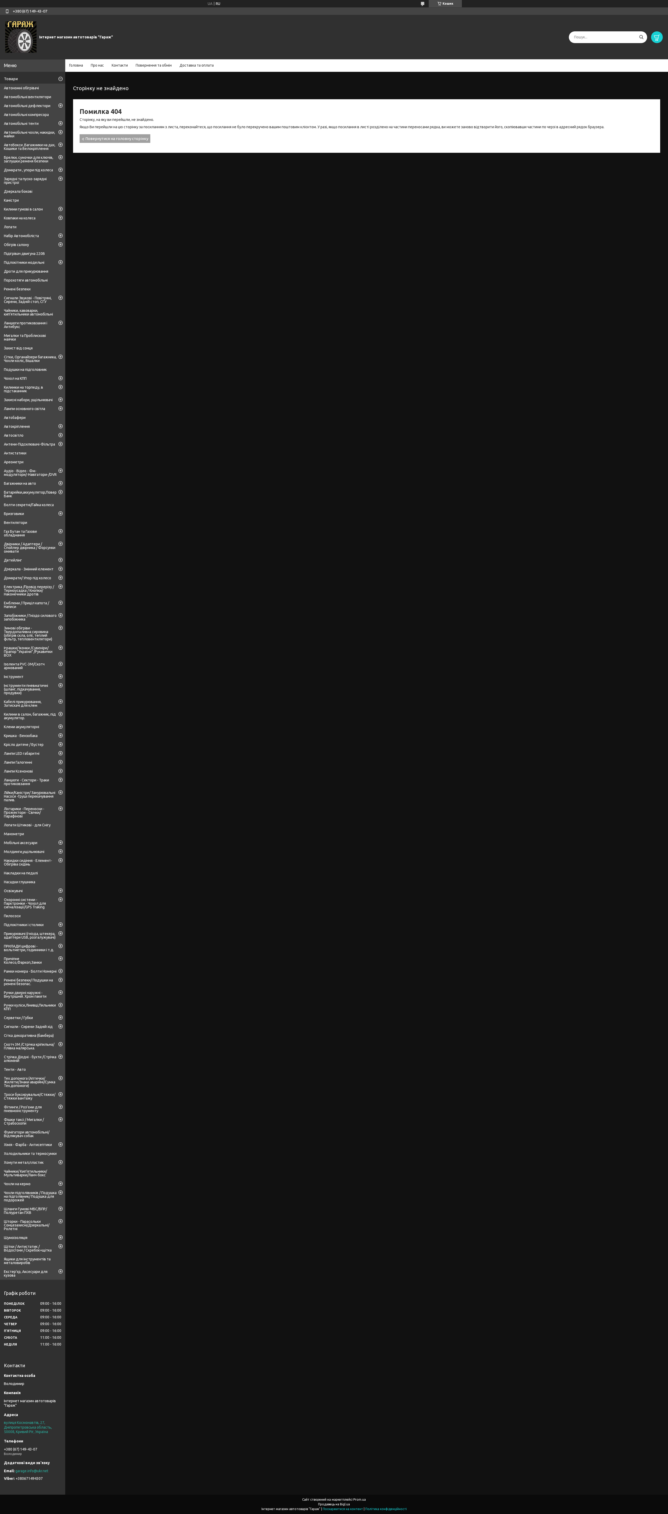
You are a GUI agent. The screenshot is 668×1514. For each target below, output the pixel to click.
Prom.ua (359, 1499)
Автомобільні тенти (21, 123)
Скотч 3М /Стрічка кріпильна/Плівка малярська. (29, 1046)
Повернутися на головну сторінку (116, 138)
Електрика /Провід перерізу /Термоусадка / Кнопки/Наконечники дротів (29, 590)
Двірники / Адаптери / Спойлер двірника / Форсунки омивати (29, 547)
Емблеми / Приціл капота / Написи (26, 605)
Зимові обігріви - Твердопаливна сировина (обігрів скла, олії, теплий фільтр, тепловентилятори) (28, 633)
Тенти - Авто (15, 1069)
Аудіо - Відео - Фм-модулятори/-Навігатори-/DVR (30, 473)
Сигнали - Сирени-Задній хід (28, 1027)
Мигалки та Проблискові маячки (25, 337)
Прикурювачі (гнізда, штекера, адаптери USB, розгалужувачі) (30, 935)
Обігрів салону (16, 245)
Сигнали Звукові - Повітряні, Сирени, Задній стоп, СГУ (28, 300)
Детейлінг (13, 560)
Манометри (14, 834)
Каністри (11, 200)
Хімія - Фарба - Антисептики (28, 1145)
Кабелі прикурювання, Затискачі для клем (22, 704)
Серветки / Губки (18, 1018)
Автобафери (15, 418)
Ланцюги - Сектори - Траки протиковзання (26, 782)
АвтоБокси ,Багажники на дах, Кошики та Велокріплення (29, 147)
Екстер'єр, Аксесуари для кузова (25, 1273)
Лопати (10, 227)
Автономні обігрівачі (21, 88)
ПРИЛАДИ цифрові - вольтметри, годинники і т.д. (29, 948)
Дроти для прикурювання (26, 271)
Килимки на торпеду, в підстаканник (23, 389)
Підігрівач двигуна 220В (24, 254)
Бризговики (14, 514)
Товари (11, 79)
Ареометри (13, 462)
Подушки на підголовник (25, 369)
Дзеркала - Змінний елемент (28, 569)
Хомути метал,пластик (24, 1162)
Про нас (97, 65)
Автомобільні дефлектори (27, 106)
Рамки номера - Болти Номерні (30, 971)
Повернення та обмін (154, 65)
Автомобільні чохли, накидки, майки (29, 134)
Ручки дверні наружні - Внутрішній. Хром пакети (25, 994)
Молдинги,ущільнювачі (24, 852)
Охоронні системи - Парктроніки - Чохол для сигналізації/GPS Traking (25, 903)
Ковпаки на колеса (19, 218)
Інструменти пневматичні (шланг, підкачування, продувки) (26, 689)
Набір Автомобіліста (21, 236)
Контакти (120, 65)
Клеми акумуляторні (21, 727)
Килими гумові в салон (23, 209)
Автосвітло (13, 435)
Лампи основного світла (24, 409)
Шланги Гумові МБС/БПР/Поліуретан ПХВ (25, 1211)
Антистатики (15, 453)
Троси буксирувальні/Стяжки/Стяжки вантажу (29, 1096)
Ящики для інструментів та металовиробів (27, 1261)
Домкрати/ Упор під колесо (27, 578)
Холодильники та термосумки (30, 1153)
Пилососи (12, 916)
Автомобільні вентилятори (27, 97)
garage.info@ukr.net (31, 1471)
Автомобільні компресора (26, 115)
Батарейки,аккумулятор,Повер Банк (30, 494)
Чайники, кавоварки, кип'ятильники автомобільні (28, 312)
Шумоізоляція (15, 1238)
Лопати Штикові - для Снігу (27, 825)
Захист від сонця (18, 348)
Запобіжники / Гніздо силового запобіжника (30, 617)
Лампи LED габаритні (21, 753)
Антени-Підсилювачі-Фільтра (29, 444)
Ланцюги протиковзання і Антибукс (25, 325)
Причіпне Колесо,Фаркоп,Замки (23, 960)
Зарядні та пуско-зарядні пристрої (25, 181)
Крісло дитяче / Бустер (24, 745)
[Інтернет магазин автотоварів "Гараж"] (21, 37)
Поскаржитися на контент (343, 1509)
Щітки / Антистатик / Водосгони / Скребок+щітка (28, 1248)
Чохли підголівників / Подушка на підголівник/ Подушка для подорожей (30, 1196)
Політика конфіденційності (386, 1509)
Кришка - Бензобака (21, 736)
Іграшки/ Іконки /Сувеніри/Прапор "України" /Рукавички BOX (28, 651)
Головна (76, 65)
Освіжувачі (13, 891)
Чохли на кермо (17, 1184)
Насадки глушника (19, 882)
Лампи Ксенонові (18, 771)
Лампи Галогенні (18, 762)
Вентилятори (15, 523)
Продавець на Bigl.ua (334, 1504)
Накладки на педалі (21, 873)
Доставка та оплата (197, 65)
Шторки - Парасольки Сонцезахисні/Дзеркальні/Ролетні (26, 1225)
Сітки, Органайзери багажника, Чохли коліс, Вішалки (30, 359)
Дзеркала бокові (18, 191)
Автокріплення (17, 426)
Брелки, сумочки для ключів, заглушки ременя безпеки (28, 159)
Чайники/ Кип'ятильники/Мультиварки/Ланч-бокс (25, 1173)
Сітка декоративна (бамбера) (29, 1035)
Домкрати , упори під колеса (28, 170)
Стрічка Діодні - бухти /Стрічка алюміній (30, 1059)
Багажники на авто (20, 483)
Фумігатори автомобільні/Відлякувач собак (26, 1134)
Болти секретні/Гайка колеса (29, 505)
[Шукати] (641, 37)
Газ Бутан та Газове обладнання (20, 533)
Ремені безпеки (17, 289)
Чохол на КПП (15, 378)
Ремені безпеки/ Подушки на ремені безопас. (28, 982)
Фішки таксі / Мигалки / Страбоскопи (24, 1121)
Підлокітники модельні (24, 262)
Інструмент (13, 677)
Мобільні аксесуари (20, 843)
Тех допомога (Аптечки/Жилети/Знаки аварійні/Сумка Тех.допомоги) (29, 1082)
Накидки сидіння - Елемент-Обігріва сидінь (28, 862)
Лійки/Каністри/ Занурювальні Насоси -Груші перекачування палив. (29, 796)
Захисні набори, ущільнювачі (28, 400)
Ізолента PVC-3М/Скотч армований (24, 666)
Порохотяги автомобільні (26, 280)
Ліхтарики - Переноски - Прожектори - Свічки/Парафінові (24, 812)
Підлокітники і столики (24, 925)
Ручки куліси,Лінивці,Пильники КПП (30, 1007)
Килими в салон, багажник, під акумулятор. (30, 716)
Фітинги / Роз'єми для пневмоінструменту (23, 1109)
